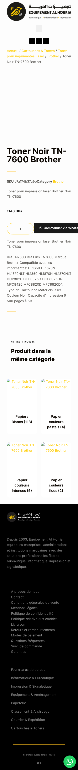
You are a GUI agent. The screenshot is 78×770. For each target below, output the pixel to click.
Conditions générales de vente (35, 602)
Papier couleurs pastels (56, 421)
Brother (53, 56)
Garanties (18, 651)
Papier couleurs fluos (56, 485)
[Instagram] (39, 41)
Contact (17, 597)
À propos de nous (25, 591)
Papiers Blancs (22, 419)
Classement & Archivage (30, 711)
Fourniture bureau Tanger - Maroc (39, 755)
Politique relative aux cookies (34, 619)
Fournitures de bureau (28, 669)
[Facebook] (32, 41)
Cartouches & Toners (38, 51)
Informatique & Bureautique (32, 678)
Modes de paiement (26, 635)
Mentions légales (24, 608)
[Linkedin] (46, 41)
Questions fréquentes (28, 641)
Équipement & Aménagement (34, 695)
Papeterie (18, 703)
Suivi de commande (26, 646)
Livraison (18, 624)
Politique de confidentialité (32, 613)
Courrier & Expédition (28, 720)
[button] (39, 28)
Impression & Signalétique (31, 686)
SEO (39, 763)
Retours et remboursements (33, 630)
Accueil (12, 51)
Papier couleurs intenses (22, 485)
